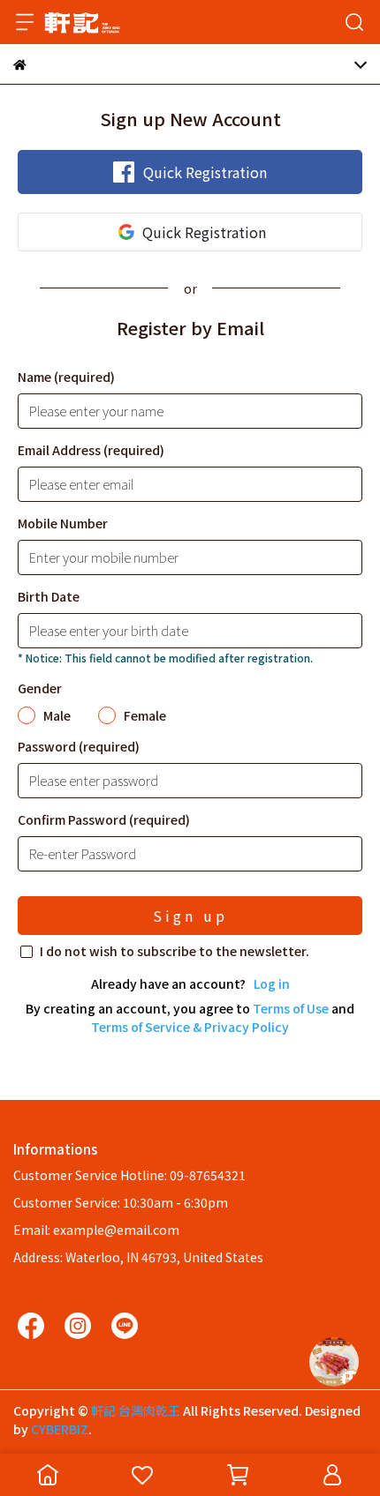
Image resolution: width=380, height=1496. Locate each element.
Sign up (190, 915)
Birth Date (49, 596)
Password (79, 746)
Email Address (91, 450)
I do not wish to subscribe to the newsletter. (174, 951)
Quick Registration (205, 172)
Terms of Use (291, 1008)
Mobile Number (63, 523)
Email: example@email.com (96, 1229)
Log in (272, 983)
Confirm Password (104, 819)
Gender (40, 688)
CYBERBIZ (59, 1429)
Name (66, 376)
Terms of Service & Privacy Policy (190, 1027)
